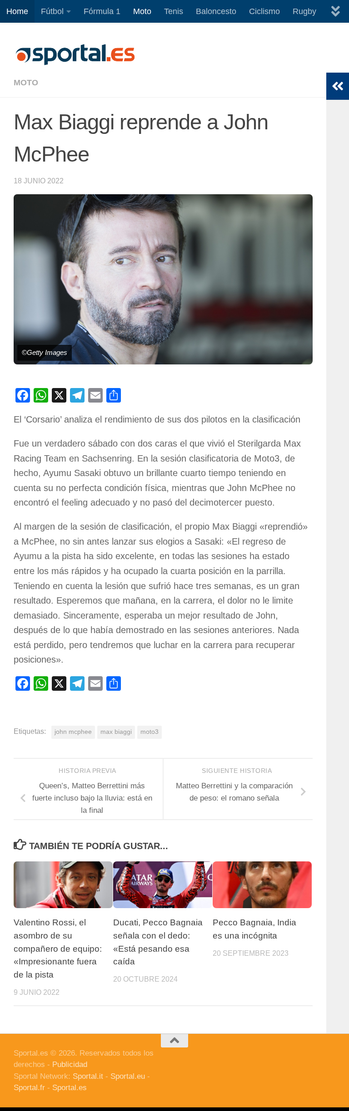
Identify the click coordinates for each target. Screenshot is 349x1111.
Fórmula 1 (102, 11)
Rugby (304, 11)
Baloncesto (216, 11)
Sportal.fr (29, 1087)
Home (17, 11)
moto (26, 82)
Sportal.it (88, 1076)
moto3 (149, 731)
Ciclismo (264, 11)
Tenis (173, 11)
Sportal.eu (127, 1076)
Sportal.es (69, 1087)
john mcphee (73, 731)
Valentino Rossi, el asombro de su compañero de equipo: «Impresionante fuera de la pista (58, 948)
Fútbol (52, 11)
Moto (142, 11)
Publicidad (69, 1064)
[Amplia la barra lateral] (337, 86)
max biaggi (116, 731)
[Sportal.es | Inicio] (75, 54)
